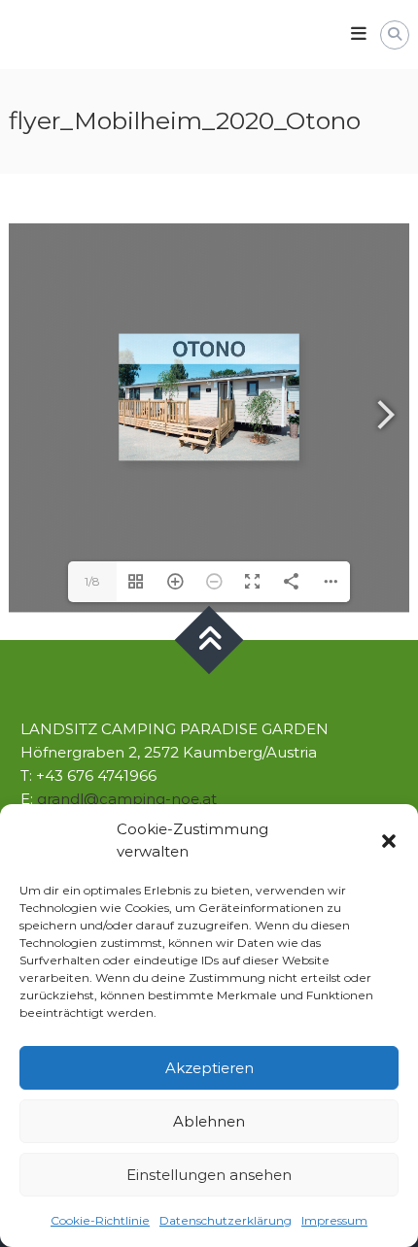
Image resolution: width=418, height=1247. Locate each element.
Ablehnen (209, 1121)
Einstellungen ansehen (209, 1174)
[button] (389, 841)
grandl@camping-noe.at (127, 799)
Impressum (334, 1220)
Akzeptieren (209, 1068)
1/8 (92, 581)
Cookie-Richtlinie (100, 1220)
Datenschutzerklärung (225, 1220)
